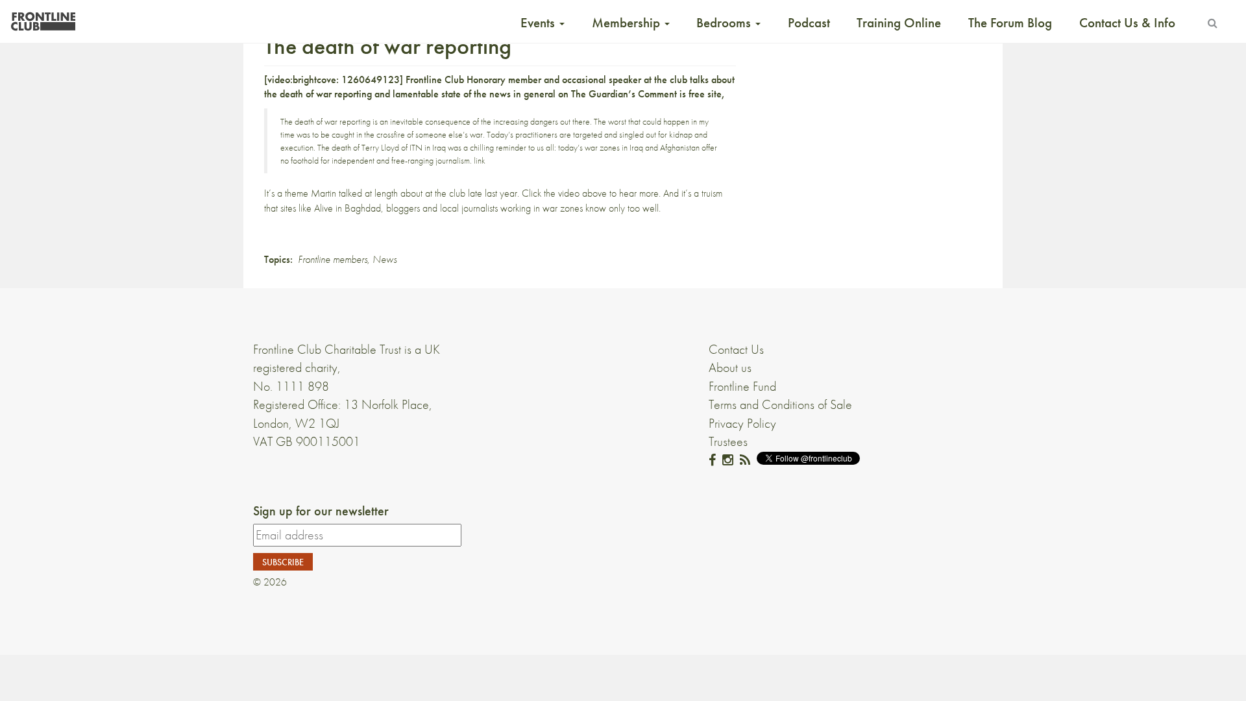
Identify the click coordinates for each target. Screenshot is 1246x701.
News (385, 259)
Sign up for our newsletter (321, 510)
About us (730, 367)
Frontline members (332, 259)
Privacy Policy (742, 423)
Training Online (899, 22)
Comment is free (671, 94)
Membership (627, 22)
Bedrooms (725, 22)
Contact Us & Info (1127, 22)
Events (539, 22)
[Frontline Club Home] (42, 18)
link (479, 160)
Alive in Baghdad (347, 208)
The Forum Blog (1010, 22)
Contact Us (736, 349)
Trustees (728, 441)
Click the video (551, 193)
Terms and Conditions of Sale (780, 404)
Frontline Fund (742, 386)
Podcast (809, 22)
